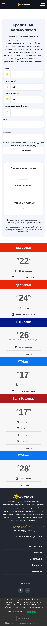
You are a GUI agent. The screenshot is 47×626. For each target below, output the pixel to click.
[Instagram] (27, 590)
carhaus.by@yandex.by (23, 530)
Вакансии (37, 571)
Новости (37, 552)
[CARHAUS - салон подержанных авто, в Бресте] (23, 4)
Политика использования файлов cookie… (23, 623)
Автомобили (35, 546)
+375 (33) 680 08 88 (28, 527)
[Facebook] (20, 590)
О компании (36, 559)
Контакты (37, 565)
